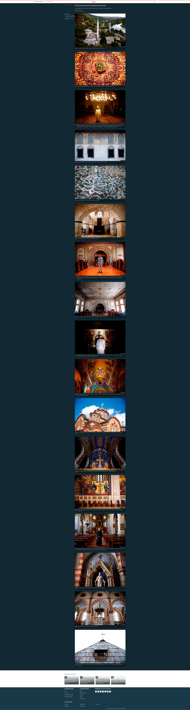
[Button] (67, 14)
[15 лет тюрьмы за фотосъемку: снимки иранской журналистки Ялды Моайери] (87, 680)
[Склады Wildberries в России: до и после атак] (118, 680)
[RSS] (110, 692)
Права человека (82, 698)
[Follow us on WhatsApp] (105, 692)
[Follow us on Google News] (108, 692)
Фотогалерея (50, 1)
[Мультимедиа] (154, 1)
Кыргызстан (67, 706)
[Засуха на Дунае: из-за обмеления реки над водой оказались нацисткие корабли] (72, 680)
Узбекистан (97, 704)
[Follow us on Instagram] (98, 692)
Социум (81, 696)
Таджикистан (82, 704)
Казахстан (66, 704)
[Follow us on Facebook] (101, 692)
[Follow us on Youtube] (96, 692)
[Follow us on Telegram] (103, 692)
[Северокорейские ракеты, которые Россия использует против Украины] (103, 680)
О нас (65, 691)
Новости (81, 691)
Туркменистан (82, 706)
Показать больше (78, 10)
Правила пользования (68, 696)
